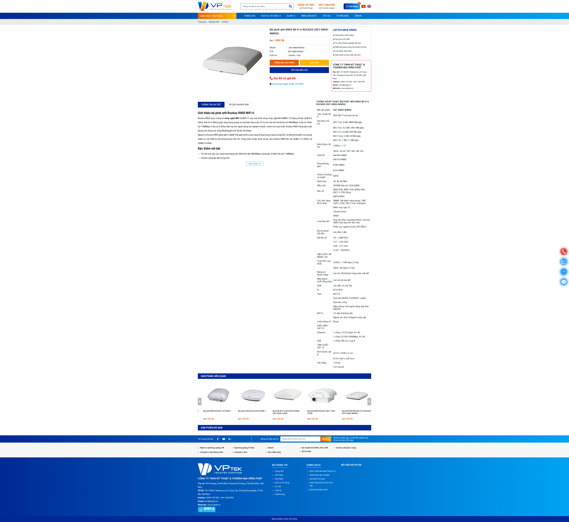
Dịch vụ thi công (282, 483)
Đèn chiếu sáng (274, 452)
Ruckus (225, 22)
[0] (347, 6)
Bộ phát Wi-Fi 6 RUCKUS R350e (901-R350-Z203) (248, 412)
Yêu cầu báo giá (299, 70)
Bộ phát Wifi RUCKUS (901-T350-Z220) (283, 412)
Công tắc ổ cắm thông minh (211, 452)
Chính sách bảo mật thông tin (322, 471)
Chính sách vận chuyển (319, 475)
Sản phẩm (279, 479)
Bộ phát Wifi (214, 22)
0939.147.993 (306, 6)
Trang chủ (202, 22)
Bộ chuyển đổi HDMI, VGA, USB (315, 448)
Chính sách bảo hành (318, 490)
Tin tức (278, 486)
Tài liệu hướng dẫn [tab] (239, 104)
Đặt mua (314, 62)
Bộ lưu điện (306, 451)
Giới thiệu (279, 475)
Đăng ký (325, 439)
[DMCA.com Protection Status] (207, 509)
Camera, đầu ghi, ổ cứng (346, 448)
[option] (215, 401)
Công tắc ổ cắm (240, 452)
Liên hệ (278, 490)
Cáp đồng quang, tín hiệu (244, 448)
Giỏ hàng (353, 6)
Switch (271, 448)
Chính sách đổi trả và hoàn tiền (321, 484)
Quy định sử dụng (317, 479)
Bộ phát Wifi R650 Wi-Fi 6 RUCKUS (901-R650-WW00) (318, 412)
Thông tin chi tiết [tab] (211, 104)
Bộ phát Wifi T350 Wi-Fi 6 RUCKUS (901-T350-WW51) (353, 412)
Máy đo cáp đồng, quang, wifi (212, 448)
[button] (200, 401)
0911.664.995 (327, 6)
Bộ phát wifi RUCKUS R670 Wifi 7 (214, 411)
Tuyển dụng (280, 494)
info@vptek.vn (345, 85)
